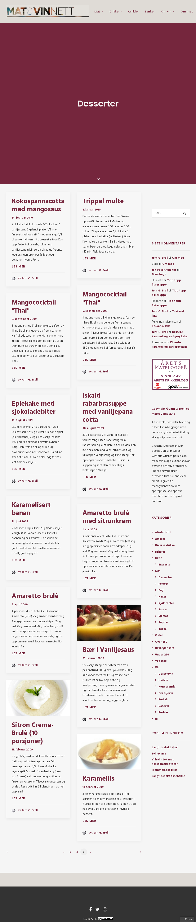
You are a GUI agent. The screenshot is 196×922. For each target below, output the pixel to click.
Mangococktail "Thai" (104, 298)
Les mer (18, 266)
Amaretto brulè (35, 596)
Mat (97, 11)
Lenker (150, 11)
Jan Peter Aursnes (164, 270)
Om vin (166, 11)
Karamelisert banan (31, 509)
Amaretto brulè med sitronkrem (106, 517)
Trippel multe (103, 201)
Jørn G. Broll (160, 258)
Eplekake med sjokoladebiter (34, 408)
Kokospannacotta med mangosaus (38, 205)
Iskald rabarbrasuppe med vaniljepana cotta (107, 407)
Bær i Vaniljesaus (108, 650)
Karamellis (98, 778)
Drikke (114, 11)
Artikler (133, 11)
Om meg (187, 11)
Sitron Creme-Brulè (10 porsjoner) (33, 733)
